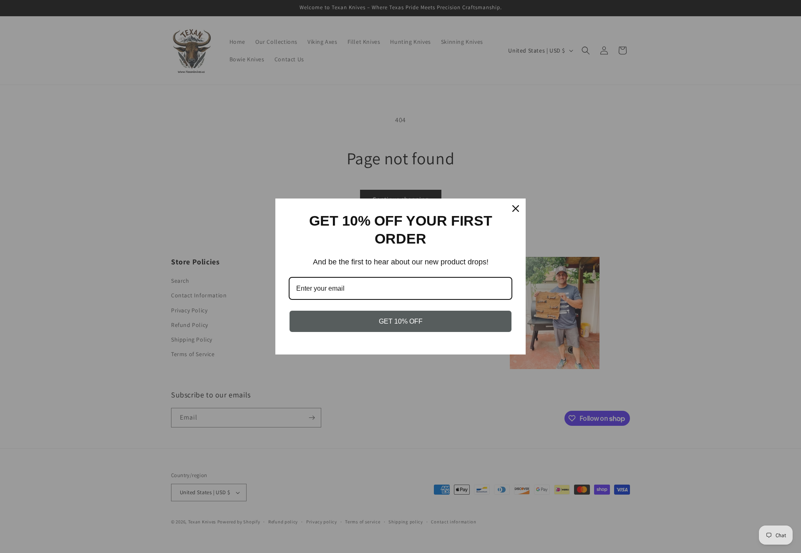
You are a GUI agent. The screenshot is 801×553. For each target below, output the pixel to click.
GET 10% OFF (401, 321)
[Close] (516, 209)
